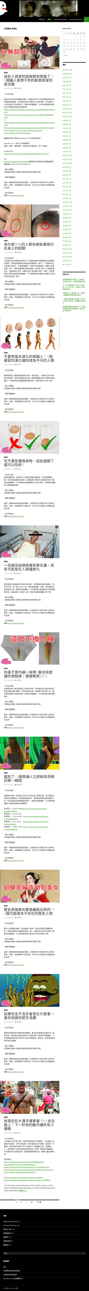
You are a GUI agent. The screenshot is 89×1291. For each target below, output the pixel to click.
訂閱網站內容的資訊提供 (11, 1271)
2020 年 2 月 (67, 148)
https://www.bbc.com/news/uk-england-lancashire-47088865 (27, 1180)
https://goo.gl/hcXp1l (16, 195)
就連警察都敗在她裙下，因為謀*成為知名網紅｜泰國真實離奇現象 (74, 280)
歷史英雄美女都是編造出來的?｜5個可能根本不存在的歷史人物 (29, 911)
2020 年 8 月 (67, 124)
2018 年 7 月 (67, 222)
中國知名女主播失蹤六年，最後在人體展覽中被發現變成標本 (74, 294)
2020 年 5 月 (67, 136)
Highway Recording (60, 19)
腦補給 (49, 19)
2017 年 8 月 (67, 264)
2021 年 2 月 (67, 101)
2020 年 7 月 (67, 128)
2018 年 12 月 (67, 202)
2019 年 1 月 (67, 198)
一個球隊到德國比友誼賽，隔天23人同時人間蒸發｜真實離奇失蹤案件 (74, 301)
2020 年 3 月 (67, 144)
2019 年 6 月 (67, 179)
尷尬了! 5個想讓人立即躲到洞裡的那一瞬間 (29, 778)
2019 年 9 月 (67, 167)
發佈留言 (19, 88)
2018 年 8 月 (67, 218)
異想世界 (7, 19)
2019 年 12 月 (67, 155)
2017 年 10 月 (67, 257)
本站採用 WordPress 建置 (10, 1288)
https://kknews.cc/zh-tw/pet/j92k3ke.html (19, 1165)
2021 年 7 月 (67, 89)
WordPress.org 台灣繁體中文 (13, 1278)
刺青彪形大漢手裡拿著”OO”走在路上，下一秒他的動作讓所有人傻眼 (29, 1125)
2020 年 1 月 (67, 151)
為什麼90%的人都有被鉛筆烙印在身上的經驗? (29, 246)
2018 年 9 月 (67, 214)
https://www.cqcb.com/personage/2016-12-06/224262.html (26, 1167)
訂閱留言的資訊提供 (10, 1275)
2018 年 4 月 (67, 233)
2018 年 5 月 (67, 229)
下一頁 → (39, 1202)
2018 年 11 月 (67, 206)
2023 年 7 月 (67, 85)
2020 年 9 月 (67, 120)
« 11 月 (65, 55)
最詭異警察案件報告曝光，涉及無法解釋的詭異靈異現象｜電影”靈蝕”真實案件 (74, 308)
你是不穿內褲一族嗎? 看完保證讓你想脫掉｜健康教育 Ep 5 (28, 674)
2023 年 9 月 (67, 77)
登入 (4, 1267)
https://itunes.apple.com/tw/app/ (16, 162)
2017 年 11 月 (67, 253)
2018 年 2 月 (67, 241)
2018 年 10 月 (67, 210)
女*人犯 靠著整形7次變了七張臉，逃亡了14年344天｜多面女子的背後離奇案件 (74, 287)
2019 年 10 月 (67, 163)
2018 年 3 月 (67, 237)
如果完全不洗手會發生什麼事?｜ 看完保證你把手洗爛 (29, 1016)
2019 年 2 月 (67, 194)
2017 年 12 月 (67, 249)
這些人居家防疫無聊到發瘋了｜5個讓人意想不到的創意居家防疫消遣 (29, 80)
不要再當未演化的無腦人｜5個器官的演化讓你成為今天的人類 (29, 358)
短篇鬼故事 (7, 1233)
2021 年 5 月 (67, 97)
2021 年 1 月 (67, 105)
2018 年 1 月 (67, 245)
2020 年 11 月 (67, 113)
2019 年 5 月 (67, 183)
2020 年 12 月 (67, 109)
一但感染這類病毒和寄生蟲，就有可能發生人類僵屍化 (29, 567)
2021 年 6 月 (67, 93)
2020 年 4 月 (67, 140)
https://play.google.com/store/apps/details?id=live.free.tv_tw (26, 154)
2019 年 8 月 (67, 171)
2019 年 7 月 (67, 175)
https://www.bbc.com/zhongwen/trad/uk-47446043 (23, 1177)
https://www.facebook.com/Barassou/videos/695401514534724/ (29, 128)
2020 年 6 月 (67, 132)
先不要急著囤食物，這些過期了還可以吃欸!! (29, 463)
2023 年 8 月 (67, 81)
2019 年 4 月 (67, 187)
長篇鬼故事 (7, 1241)
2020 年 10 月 (67, 116)
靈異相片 (6, 1245)
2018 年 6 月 (67, 226)
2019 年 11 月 (67, 159)
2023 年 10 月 (67, 74)
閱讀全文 (23, 1190)
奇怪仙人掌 (42, 19)
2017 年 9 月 (67, 261)
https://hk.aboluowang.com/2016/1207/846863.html (24, 1162)
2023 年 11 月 (67, 70)
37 (32, 1202)
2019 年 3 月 (67, 190)
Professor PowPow (75, 19)
